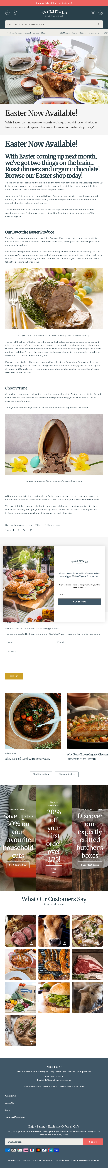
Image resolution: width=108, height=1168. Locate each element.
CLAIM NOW (79, 602)
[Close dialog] (101, 551)
